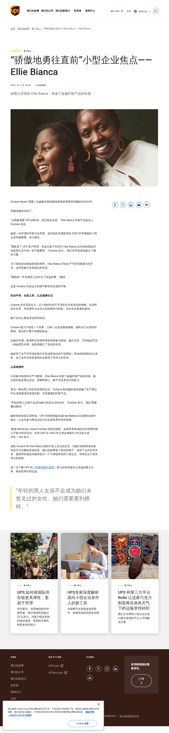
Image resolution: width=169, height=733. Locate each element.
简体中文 (143, 11)
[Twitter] (98, 670)
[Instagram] (107, 670)
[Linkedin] (115, 670)
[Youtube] (89, 679)
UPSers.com (57, 672)
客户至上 (36, 28)
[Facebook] (89, 670)
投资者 (77, 10)
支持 (130, 11)
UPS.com (55, 665)
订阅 (141, 678)
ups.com (116, 10)
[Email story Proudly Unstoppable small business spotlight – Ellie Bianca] (138, 205)
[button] (155, 11)
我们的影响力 (62, 10)
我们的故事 (33, 10)
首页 (13, 28)
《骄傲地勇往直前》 (45, 467)
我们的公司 (47, 10)
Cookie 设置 (82, 723)
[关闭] (98, 704)
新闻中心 (90, 10)
